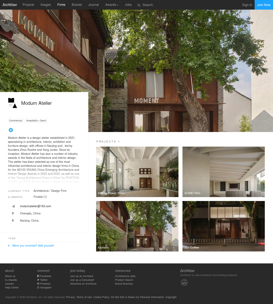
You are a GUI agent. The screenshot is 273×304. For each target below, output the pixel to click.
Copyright (170, 297)
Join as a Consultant (82, 280)
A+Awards (11, 280)
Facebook (45, 276)
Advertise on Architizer (83, 283)
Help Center (12, 287)
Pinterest (44, 283)
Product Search (124, 280)
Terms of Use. (84, 297)
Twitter (43, 280)
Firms (61, 4)
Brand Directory (124, 283)
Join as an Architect (81, 276)
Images (46, 4)
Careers (9, 283)
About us (10, 276)
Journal (93, 4)
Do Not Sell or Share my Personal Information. (138, 297)
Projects (28, 4)
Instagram (45, 287)
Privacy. (71, 297)
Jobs (128, 4)
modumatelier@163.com (35, 206)
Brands (77, 4)
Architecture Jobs (125, 276)
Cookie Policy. (102, 297)
